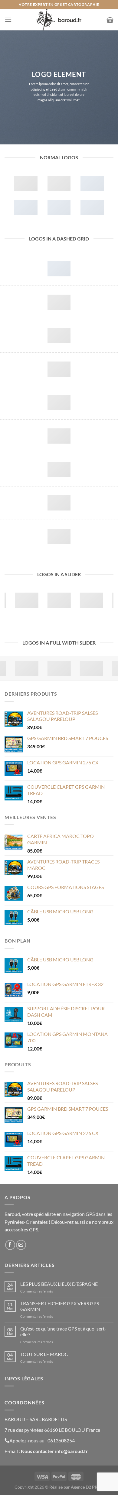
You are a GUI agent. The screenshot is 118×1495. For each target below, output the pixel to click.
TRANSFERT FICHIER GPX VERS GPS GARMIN (59, 1306)
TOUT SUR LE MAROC (44, 1354)
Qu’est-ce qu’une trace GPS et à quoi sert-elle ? (63, 1331)
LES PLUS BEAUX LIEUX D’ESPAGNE (59, 1284)
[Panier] (110, 19)
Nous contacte (36, 1451)
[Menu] (8, 19)
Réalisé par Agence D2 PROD (76, 1487)
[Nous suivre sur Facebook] (10, 1245)
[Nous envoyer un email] (21, 1245)
